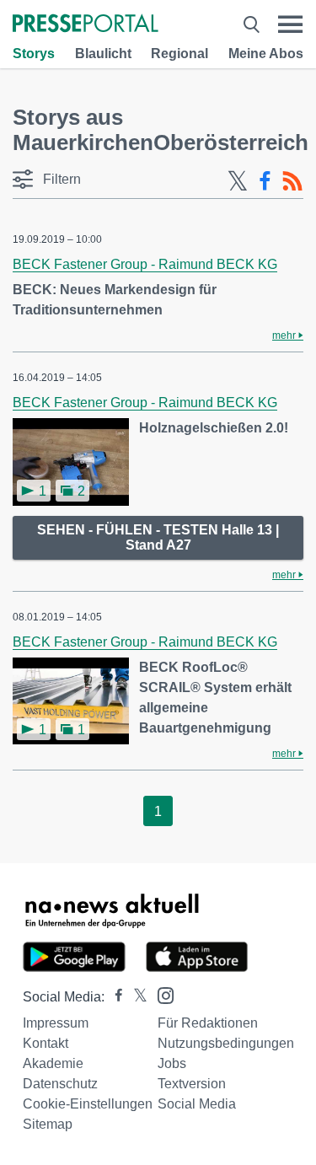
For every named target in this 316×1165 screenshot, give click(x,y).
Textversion (192, 1083)
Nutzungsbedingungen (226, 1043)
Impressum (55, 1023)
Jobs (172, 1063)
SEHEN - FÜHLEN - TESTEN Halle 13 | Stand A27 (158, 537)
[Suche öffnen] (251, 24)
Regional (179, 53)
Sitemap (47, 1124)
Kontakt (45, 1043)
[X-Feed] (238, 181)
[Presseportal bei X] (135, 997)
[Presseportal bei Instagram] (160, 994)
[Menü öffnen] (290, 24)
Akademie (53, 1063)
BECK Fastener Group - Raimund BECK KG (145, 264)
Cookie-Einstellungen (88, 1104)
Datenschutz (60, 1083)
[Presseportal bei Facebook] (113, 997)
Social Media (197, 1104)
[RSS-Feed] (292, 181)
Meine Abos (265, 53)
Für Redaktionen (208, 1023)
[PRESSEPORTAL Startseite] (85, 25)
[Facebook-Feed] (265, 181)
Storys (34, 53)
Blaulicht (103, 53)
